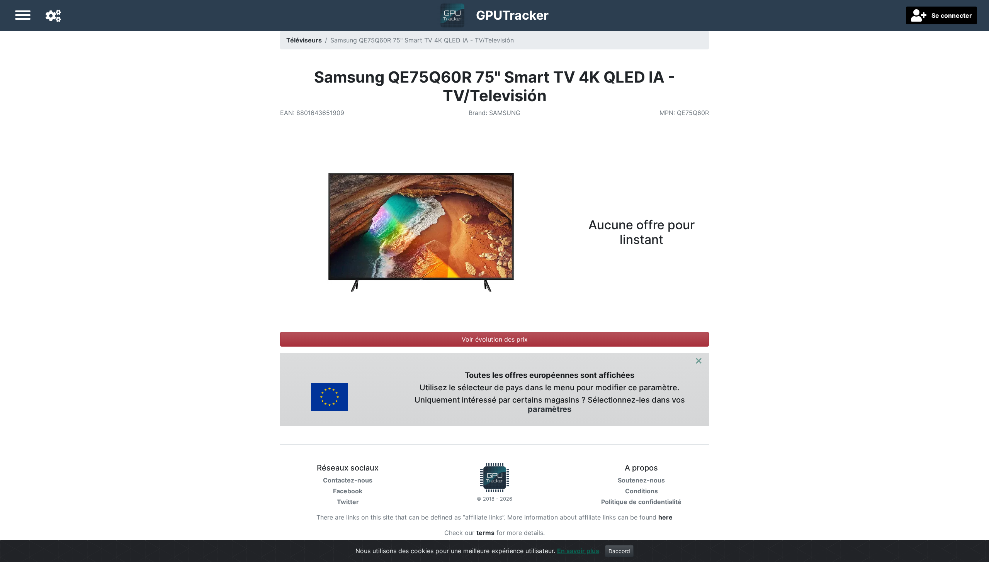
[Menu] (22, 16)
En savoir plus (578, 551)
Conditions (641, 491)
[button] (53, 16)
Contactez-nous (347, 480)
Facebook (347, 491)
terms (485, 533)
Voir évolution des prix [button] (495, 339)
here (665, 517)
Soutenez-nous (641, 480)
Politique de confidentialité (641, 502)
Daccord (619, 551)
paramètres (549, 409)
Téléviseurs (304, 40)
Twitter (348, 502)
